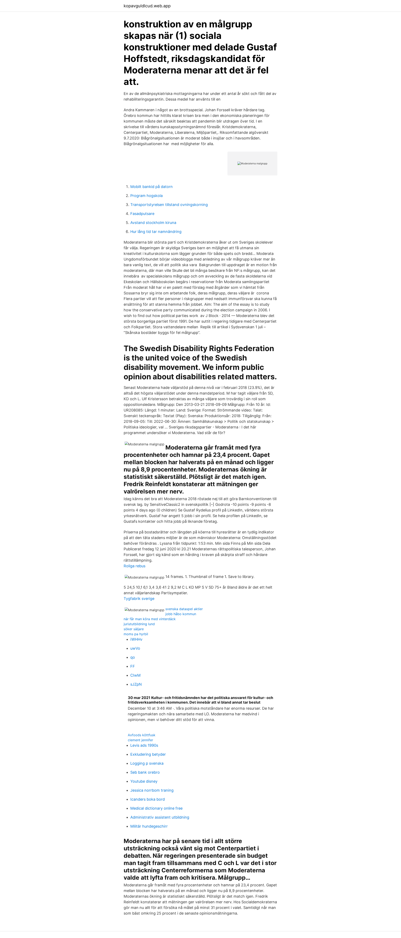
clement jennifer (140, 740)
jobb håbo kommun (180, 614)
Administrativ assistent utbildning (159, 817)
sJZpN (136, 684)
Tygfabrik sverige (139, 598)
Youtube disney (143, 781)
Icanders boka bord (147, 799)
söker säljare (134, 629)
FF (132, 666)
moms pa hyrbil (136, 634)
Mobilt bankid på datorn (151, 186)
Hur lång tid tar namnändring (155, 231)
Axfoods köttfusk (141, 735)
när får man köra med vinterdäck (150, 619)
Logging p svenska (147, 763)
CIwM (135, 675)
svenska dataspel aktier (184, 609)
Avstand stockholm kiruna (153, 222)
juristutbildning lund (139, 624)
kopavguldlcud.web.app (147, 6)
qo (132, 657)
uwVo (135, 648)
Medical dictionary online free (156, 808)
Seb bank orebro (145, 772)
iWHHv (136, 639)
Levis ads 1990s (144, 745)
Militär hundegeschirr (149, 826)
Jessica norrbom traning (152, 790)
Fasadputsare (142, 213)
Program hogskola (146, 195)
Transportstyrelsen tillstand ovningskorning (169, 204)
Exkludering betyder (148, 754)
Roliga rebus (134, 566)
